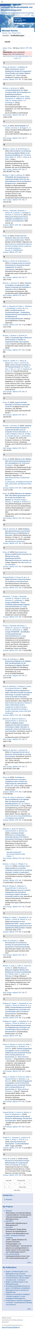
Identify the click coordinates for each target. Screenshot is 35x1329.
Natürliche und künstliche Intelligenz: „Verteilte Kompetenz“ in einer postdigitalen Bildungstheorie (18, 1296)
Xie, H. (20, 369)
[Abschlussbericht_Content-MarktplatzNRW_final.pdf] (23, 1148)
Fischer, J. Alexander (10, 210)
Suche (8, 42)
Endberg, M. (7, 917)
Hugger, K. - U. (26, 128)
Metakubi (9, 1211)
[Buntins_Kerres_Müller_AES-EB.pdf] (26, 169)
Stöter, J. (28, 1044)
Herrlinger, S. (9, 465)
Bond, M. (6, 686)
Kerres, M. (6, 67)
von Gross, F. (15, 128)
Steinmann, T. (21, 210)
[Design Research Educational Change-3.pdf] (23, 1175)
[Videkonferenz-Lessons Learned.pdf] (3, 794)
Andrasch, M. (25, 1137)
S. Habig (24, 606)
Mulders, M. (23, 67)
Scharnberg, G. (12, 308)
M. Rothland (24, 463)
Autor (5, 48)
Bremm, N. (23, 919)
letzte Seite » (17, 1190)
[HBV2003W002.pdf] (26, 675)
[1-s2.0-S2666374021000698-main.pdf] (26, 277)
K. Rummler (16, 499)
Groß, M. (22, 1139)
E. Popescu (26, 367)
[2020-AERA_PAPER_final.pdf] (23, 543)
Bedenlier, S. (13, 686)
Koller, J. (20, 157)
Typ (10, 48)
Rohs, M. (26, 157)
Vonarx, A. (14, 864)
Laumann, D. (17, 212)
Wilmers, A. (6, 966)
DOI (4, 115)
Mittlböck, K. (20, 98)
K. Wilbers (17, 75)
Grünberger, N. (10, 102)
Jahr (4, 50)
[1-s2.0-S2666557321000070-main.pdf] (26, 350)
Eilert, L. (21, 306)
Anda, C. (14, 966)
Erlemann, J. (9, 1059)
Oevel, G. (8, 1139)
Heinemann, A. (24, 149)
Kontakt (5, 1322)
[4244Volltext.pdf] (26, 1071)
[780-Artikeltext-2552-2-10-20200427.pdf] (26, 518)
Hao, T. (7, 369)
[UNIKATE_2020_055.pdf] (3, 568)
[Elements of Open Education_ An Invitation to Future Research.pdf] (23, 587)
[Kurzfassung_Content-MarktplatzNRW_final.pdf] (31, 1148)
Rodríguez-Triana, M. (17, 434)
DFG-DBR (9, 1227)
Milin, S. (5, 306)
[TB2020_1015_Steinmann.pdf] (23, 617)
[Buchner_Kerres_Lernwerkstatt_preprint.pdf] (26, 115)
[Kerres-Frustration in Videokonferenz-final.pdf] (23, 792)
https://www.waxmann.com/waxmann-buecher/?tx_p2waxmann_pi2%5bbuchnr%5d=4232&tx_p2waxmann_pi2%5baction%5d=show (18, 482)
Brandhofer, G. (16, 805)
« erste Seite (8, 1180)
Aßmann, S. (9, 502)
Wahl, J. (7, 159)
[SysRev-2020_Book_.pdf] (26, 858)
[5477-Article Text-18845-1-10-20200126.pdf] (26, 739)
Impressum (6, 1318)
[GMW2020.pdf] (26, 1101)
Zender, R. (6, 361)
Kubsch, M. (9, 212)
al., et (27, 577)
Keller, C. (20, 966)
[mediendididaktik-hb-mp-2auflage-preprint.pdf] (26, 138)
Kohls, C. (15, 1139)
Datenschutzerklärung (12, 1320)
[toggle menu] (33, 1)
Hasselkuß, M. (24, 917)
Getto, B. (5, 529)
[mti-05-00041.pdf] (26, 295)
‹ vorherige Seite (21, 1180)
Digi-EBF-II (9, 1221)
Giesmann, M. (13, 306)
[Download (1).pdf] (26, 992)
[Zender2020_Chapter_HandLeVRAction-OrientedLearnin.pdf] (26, 391)
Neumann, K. (9, 215)
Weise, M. (23, 361)
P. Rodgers (23, 1165)
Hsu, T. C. (14, 369)
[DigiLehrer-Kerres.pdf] (23, 488)
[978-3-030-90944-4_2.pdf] (13, 882)
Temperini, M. (27, 369)
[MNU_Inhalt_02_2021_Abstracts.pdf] (23, 225)
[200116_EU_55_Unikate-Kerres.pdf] (23, 566)
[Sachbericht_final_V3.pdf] (23, 325)
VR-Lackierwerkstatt (12, 1254)
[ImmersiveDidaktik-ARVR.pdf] (23, 79)
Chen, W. (10, 371)
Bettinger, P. (18, 502)
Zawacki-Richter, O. (9, 577)
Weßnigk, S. (26, 212)
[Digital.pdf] (3, 490)
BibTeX (22, 48)
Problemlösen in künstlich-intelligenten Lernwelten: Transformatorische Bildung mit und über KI (19, 1302)
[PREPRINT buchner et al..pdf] (23, 880)
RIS (30, 48)
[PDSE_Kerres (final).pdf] (26, 415)
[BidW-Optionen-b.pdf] (23, 820)
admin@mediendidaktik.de (11, 1327)
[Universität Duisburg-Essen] (24, 21)
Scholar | (6, 79)
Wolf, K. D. (27, 502)
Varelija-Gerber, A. (18, 100)
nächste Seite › (22, 1187)
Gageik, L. (15, 917)
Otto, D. (13, 175)
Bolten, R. (13, 157)
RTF (27, 48)
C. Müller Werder (21, 1057)
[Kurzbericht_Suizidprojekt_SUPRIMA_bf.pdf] (31, 325)
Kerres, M (6, 126)
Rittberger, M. (9, 976)
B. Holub (21, 96)
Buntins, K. (6, 149)
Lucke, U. (17, 363)
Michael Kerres (16, 33)
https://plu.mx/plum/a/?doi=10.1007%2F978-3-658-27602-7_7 (16, 854)
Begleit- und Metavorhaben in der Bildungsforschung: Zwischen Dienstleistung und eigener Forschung (18, 1274)
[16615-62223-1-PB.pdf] (26, 766)
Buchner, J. (14, 67)
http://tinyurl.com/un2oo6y (16, 541)
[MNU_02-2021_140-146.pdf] (3, 227)
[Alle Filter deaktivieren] (16, 54)
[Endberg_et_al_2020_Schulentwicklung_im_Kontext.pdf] (23, 1018)
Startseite (4, 33)
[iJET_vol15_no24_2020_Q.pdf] (12, 768)
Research (9, 1199)
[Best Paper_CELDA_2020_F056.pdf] (3, 882)
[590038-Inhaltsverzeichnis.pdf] (23, 932)
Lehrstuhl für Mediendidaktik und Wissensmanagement (17, 10)
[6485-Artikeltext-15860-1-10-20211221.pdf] (26, 200)
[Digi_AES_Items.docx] (12, 171)
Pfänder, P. (17, 598)
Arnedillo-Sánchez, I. (14, 436)
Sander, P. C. (14, 361)
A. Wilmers (10, 974)
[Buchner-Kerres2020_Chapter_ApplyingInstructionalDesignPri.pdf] (26, 448)
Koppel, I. (24, 499)
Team (9, 33)
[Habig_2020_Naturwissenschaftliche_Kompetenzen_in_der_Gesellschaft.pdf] (23, 650)
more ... (29, 1262)
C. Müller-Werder (21, 1089)
